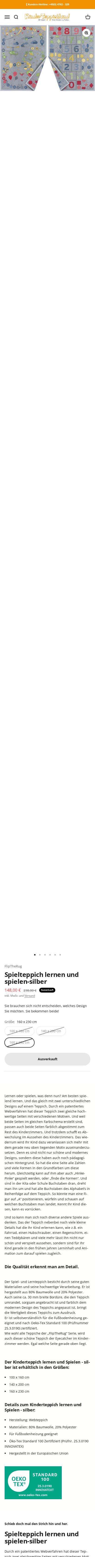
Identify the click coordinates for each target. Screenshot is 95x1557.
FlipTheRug (13, 966)
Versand (29, 996)
